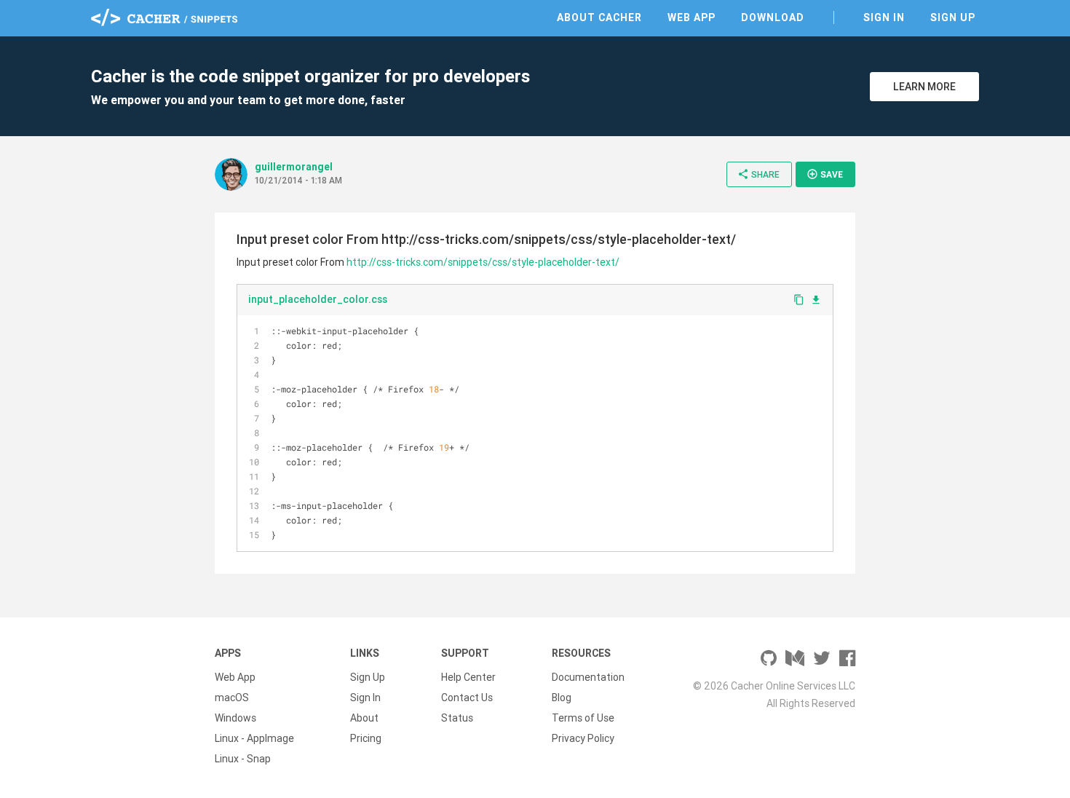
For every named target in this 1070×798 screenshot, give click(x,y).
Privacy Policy (583, 738)
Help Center (468, 677)
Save (825, 174)
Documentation (588, 677)
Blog (561, 697)
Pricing (365, 738)
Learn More (924, 86)
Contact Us (467, 697)
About (364, 717)
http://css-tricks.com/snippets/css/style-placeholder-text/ (482, 262)
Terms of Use (583, 717)
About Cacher (599, 17)
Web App (691, 17)
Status (457, 717)
